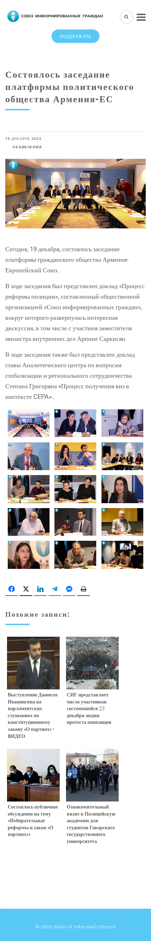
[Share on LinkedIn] (40, 589)
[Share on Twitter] (26, 589)
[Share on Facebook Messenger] (69, 589)
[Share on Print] (83, 589)
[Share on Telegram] (54, 589)
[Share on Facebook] (11, 589)
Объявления (27, 147)
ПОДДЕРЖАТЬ (75, 36)
